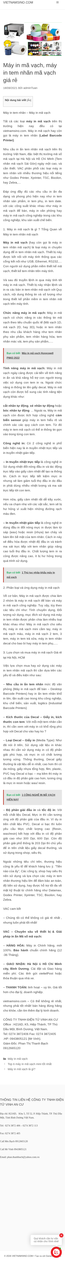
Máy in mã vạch (18, 1058)
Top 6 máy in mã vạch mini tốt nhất (30, 1064)
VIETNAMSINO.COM (18, 2)
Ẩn (29, 100)
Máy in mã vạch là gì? (21, 1069)
